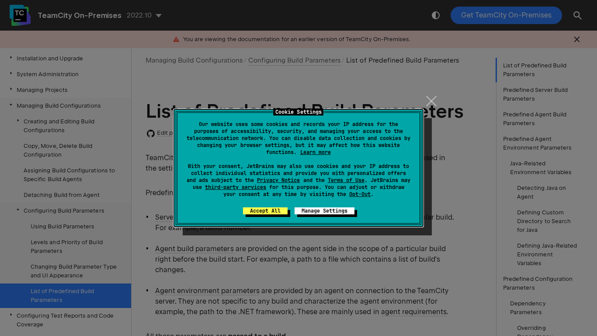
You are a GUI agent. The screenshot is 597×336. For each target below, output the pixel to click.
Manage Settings (324, 210)
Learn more (315, 152)
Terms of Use (346, 180)
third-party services (235, 187)
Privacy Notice (278, 180)
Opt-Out (360, 194)
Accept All (265, 210)
